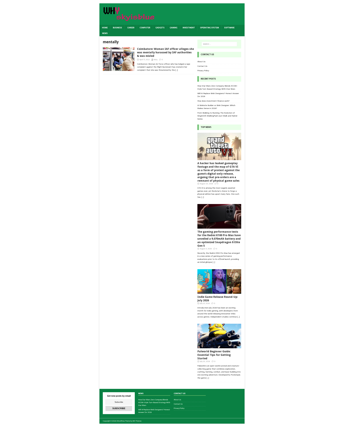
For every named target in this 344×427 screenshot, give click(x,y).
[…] (176, 70)
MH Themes (137, 421)
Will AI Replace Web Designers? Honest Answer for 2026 (154, 411)
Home (105, 27)
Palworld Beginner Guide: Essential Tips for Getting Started (214, 355)
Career (130, 27)
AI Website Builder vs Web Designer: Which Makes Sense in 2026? (216, 107)
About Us (201, 61)
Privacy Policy (203, 70)
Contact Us (202, 66)
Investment (189, 27)
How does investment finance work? (213, 100)
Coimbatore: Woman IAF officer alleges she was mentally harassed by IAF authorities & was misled (165, 52)
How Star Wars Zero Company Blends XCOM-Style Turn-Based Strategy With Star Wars (217, 87)
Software (229, 27)
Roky (155, 59)
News (105, 33)
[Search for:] (219, 44)
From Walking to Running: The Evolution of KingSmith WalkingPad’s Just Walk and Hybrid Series (217, 115)
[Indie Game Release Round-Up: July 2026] (219, 292)
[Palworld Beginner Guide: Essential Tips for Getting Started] (219, 346)
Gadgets (159, 27)
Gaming (173, 27)
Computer (145, 27)
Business (117, 27)
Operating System (209, 27)
